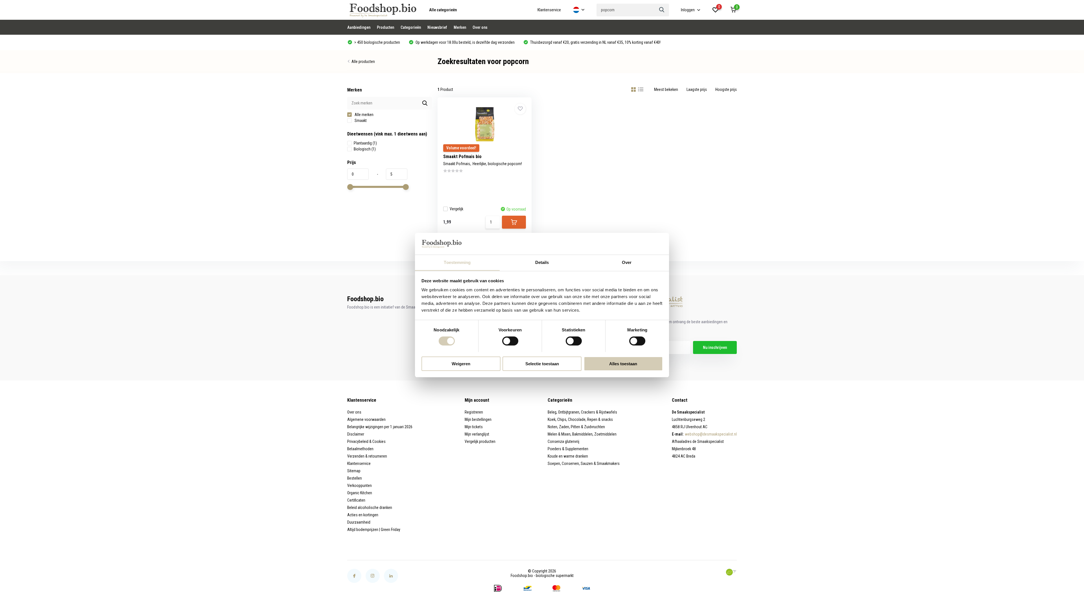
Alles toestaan (623, 363)
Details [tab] (542, 262)
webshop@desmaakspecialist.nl (711, 434)
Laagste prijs (697, 89)
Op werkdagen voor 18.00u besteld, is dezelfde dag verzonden (465, 42)
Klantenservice (549, 10)
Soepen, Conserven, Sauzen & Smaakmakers (584, 463)
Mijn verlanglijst (477, 434)
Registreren (474, 412)
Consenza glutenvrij (563, 441)
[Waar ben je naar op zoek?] (662, 10)
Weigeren (461, 363)
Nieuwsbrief (437, 27)
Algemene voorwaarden (366, 419)
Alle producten (363, 61)
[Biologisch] (731, 572)
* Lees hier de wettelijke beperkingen (638, 359)
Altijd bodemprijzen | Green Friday (373, 529)
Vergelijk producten (480, 441)
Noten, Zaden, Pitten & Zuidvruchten (576, 427)
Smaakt (360, 120)
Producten (385, 27)
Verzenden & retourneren (367, 456)
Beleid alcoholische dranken (369, 507)
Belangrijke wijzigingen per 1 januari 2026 (379, 427)
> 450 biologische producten (376, 42)
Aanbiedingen (358, 27)
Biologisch (365, 149)
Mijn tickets (474, 427)
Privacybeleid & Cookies (366, 441)
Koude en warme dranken (568, 456)
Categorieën (411, 27)
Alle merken (363, 114)
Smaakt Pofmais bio (462, 156)
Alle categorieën (443, 10)
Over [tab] (626, 262)
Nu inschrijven (715, 347)
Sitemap (353, 471)
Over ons (480, 27)
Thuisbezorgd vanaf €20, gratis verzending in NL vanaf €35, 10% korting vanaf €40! (595, 42)
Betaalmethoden (360, 449)
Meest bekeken (666, 89)
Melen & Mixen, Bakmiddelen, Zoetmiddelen (582, 434)
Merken (460, 27)
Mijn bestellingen (478, 419)
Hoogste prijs (726, 89)
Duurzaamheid (358, 522)
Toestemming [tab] (457, 262)
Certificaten (356, 500)
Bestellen (354, 478)
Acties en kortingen (362, 515)
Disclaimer (355, 434)
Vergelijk (456, 209)
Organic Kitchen (359, 493)
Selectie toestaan (542, 363)
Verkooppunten (359, 485)
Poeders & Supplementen (568, 449)
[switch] (510, 341)
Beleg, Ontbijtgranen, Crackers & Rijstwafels (582, 412)
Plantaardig (365, 143)
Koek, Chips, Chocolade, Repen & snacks (580, 419)
